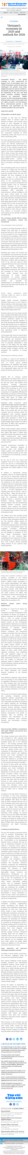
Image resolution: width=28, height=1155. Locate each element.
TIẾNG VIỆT (22, 12)
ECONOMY (14, 21)
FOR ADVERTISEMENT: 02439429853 (13, 1143)
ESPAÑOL (16, 12)
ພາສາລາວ (5, 12)
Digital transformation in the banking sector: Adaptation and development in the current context (13, 1072)
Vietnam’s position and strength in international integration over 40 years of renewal (12, 1056)
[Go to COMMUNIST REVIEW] (14, 4)
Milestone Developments (14, 1101)
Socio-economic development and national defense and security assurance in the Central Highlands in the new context (13, 1078)
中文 (11, 12)
